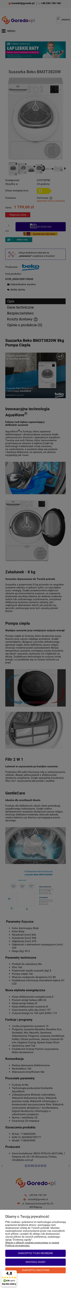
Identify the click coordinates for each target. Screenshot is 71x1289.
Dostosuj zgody (36, 1262)
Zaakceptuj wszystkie (35, 1270)
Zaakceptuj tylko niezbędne (35, 1253)
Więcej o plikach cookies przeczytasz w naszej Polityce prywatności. (32, 1244)
